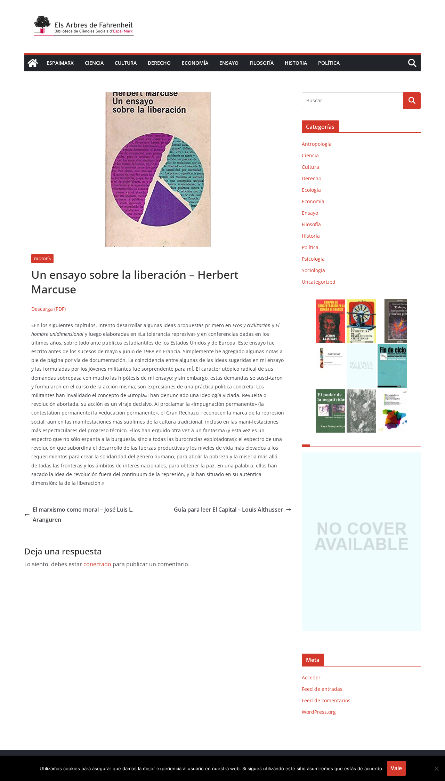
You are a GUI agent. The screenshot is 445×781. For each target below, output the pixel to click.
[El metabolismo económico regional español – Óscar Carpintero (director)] (392, 393)
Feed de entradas (322, 689)
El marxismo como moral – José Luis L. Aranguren (83, 514)
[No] (436, 768)
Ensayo (228, 63)
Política (329, 63)
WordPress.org (319, 712)
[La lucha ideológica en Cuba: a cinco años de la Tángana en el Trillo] (361, 541)
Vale (396, 768)
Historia (296, 63)
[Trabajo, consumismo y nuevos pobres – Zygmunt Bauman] (392, 303)
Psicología (313, 258)
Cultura (126, 63)
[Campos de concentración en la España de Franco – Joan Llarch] (330, 303)
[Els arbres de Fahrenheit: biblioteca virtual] (32, 63)
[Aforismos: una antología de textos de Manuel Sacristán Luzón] (330, 348)
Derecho (159, 63)
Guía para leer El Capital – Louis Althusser (228, 509)
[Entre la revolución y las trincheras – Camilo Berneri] (361, 393)
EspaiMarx (60, 63)
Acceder (311, 677)
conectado (97, 564)
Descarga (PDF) (48, 309)
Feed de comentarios (326, 700)
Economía (195, 63)
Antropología (317, 144)
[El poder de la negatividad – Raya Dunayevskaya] (330, 393)
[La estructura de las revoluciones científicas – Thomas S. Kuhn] (361, 303)
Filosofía (262, 63)
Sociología (313, 270)
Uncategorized (318, 281)
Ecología (311, 190)
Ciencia (94, 63)
